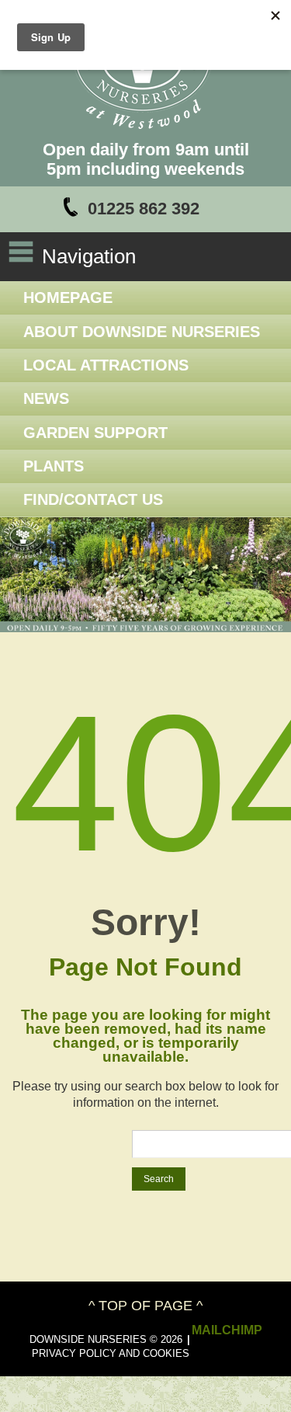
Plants (53, 466)
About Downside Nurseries (141, 331)
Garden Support (95, 432)
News (46, 398)
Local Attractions (106, 365)
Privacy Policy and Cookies (110, 1353)
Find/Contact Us (93, 499)
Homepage (68, 297)
